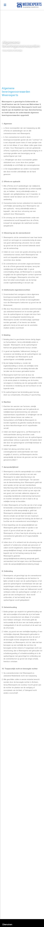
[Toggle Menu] (5, 5)
